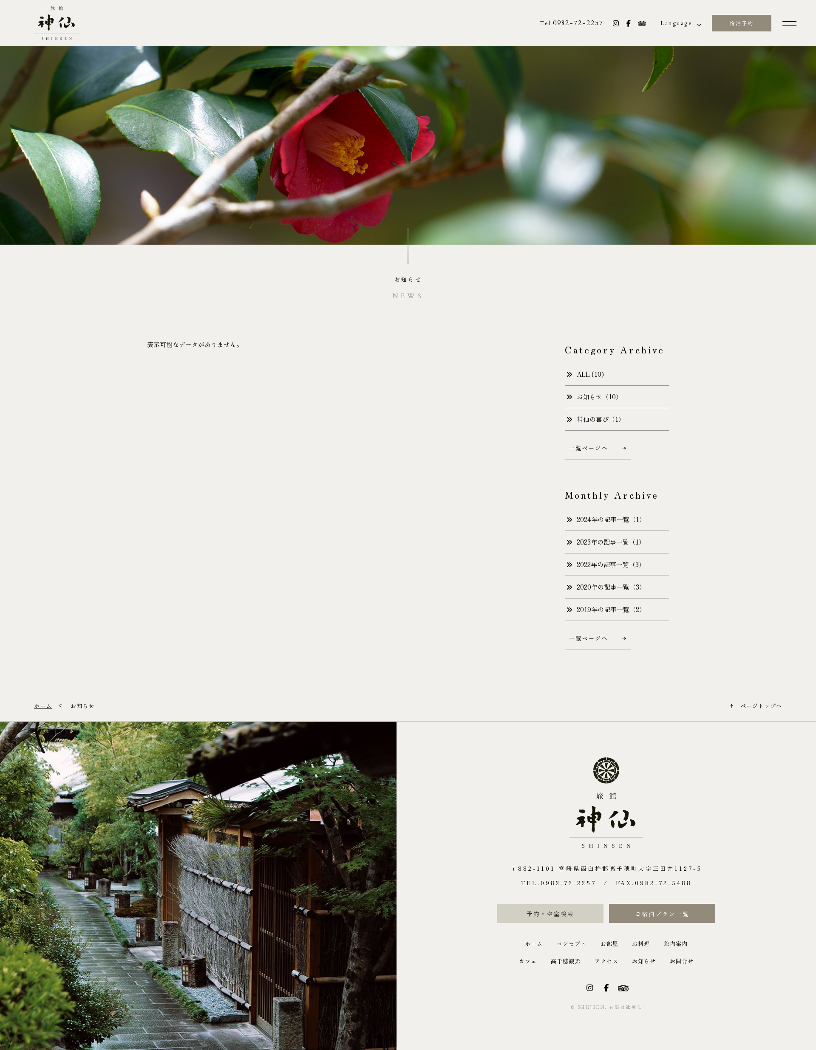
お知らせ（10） (599, 396)
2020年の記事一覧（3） (611, 586)
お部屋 (609, 944)
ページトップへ (761, 706)
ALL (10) (590, 374)
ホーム (534, 944)
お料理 (641, 944)
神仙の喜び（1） (601, 419)
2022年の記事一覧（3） (611, 564)
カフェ (528, 961)
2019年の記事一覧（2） (611, 609)
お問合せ (682, 961)
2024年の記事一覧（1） (611, 519)
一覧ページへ (589, 448)
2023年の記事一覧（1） (611, 541)
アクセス (606, 961)
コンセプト (571, 944)
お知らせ (644, 961)
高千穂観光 (566, 961)
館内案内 (676, 944)
